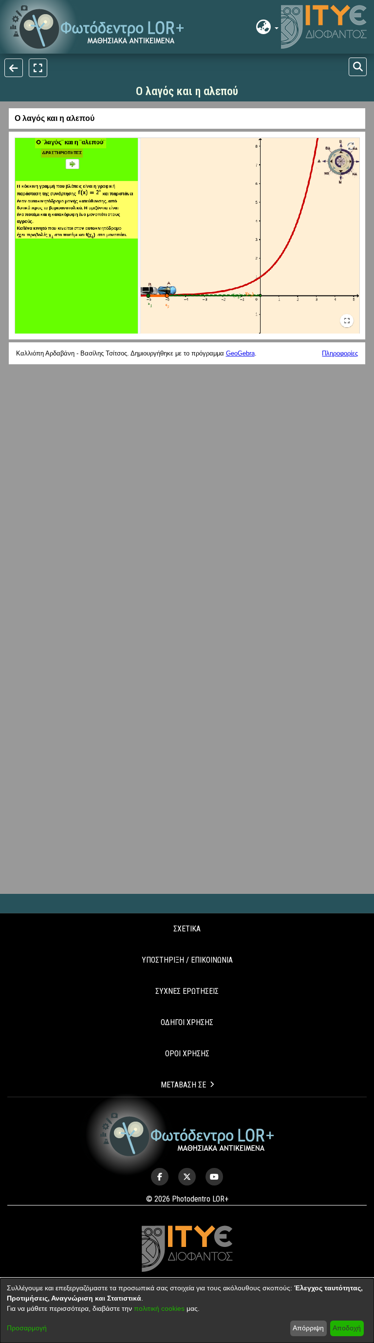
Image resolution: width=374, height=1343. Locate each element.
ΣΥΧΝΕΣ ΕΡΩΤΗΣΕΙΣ (187, 991)
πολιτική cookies (159, 1308)
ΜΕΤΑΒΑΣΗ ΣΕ (183, 1084)
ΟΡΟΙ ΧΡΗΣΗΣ (187, 1053)
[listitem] (159, 1176)
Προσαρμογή (27, 1328)
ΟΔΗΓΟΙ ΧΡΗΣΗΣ (187, 1022)
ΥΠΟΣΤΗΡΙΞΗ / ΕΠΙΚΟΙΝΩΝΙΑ (187, 960)
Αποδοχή (347, 1328)
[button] (97, 27)
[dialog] (187, 1310)
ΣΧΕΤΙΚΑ (187, 928)
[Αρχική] (187, 1134)
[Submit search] (358, 67)
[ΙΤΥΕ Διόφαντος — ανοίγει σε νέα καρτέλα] (324, 27)
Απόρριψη (308, 1328)
